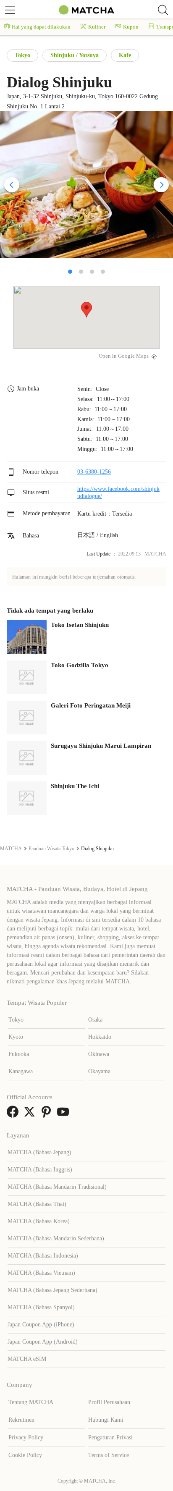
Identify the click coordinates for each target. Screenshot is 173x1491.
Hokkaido (99, 1037)
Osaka (95, 1020)
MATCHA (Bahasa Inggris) (40, 1169)
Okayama (99, 1071)
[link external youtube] (64, 1114)
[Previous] (11, 184)
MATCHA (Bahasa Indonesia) (43, 1256)
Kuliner (96, 27)
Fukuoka (18, 1054)
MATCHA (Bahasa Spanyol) (41, 1307)
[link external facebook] (14, 1114)
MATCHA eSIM (27, 1359)
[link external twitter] (31, 1114)
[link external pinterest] (47, 1114)
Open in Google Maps (124, 356)
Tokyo (22, 55)
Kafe (125, 55)
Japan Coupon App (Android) (43, 1342)
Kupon (131, 27)
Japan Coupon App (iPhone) (41, 1324)
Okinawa (98, 1054)
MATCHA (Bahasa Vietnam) (41, 1273)
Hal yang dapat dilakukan (41, 27)
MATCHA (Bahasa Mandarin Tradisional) (57, 1187)
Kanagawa (20, 1071)
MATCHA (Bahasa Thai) (37, 1204)
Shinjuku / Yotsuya (74, 55)
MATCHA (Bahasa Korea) (39, 1221)
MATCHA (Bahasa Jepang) (39, 1152)
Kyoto (15, 1037)
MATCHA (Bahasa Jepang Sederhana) (52, 1290)
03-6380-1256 (94, 472)
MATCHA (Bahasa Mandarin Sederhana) (56, 1238)
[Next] (161, 184)
